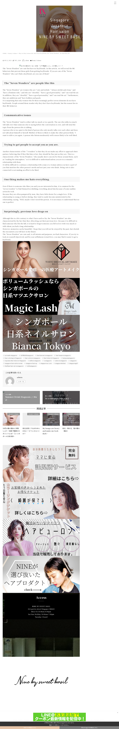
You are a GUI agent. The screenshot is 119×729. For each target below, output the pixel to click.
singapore (73, 360)
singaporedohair (60, 363)
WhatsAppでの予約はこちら (89, 727)
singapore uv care (46, 363)
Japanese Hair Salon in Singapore (15, 360)
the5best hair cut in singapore (14, 366)
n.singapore (48, 360)
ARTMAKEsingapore (26, 355)
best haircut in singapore (44, 355)
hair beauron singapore (63, 355)
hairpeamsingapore (68, 358)
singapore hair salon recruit (13, 363)
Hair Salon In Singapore (51, 358)
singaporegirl (73, 363)
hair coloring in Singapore (13, 358)
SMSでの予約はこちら (30, 727)
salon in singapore (61, 360)
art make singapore (11, 355)
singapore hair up (31, 363)
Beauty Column (36, 60)
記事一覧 (21, 381)
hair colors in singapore (32, 358)
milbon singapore (35, 360)
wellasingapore (31, 366)
